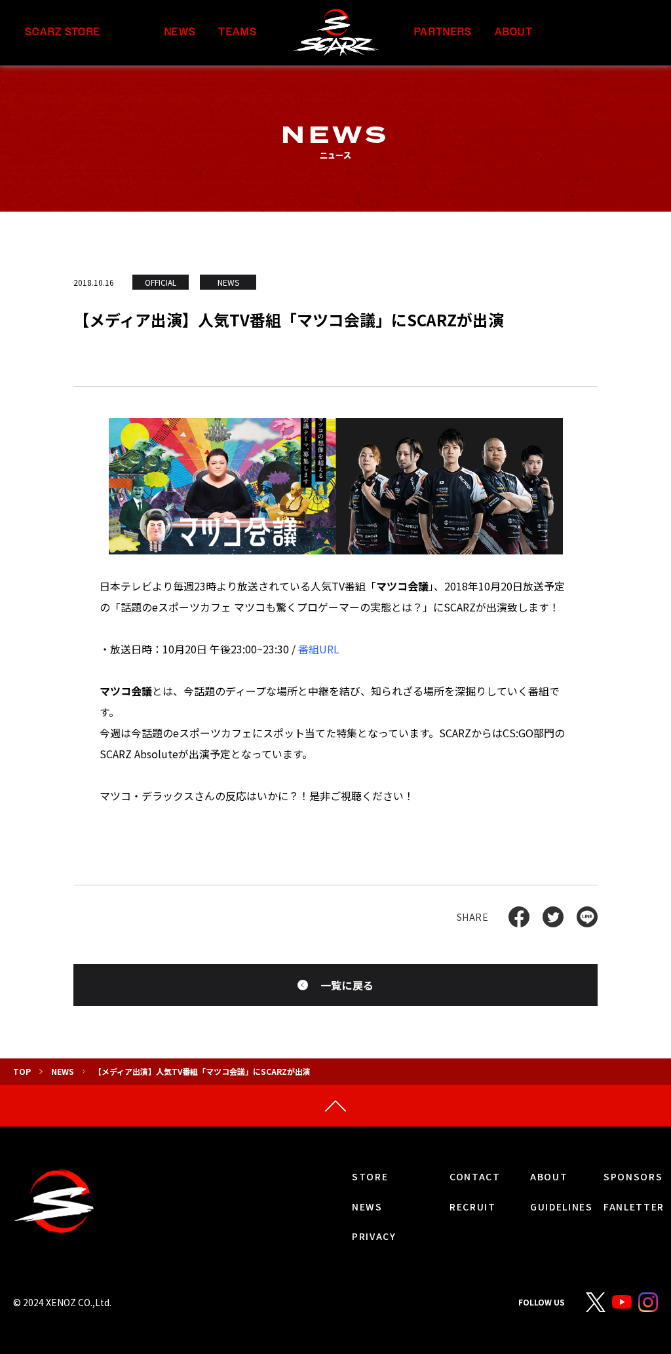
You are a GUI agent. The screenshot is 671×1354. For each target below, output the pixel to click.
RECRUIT (473, 1206)
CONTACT (475, 1176)
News (62, 1071)
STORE (370, 1176)
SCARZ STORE (62, 32)
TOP (22, 1071)
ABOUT (514, 32)
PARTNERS (443, 32)
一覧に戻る (347, 985)
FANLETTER (634, 1206)
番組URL (318, 649)
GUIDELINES (561, 1206)
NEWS (180, 32)
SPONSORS (633, 1176)
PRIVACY (374, 1236)
